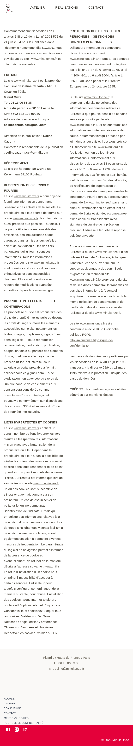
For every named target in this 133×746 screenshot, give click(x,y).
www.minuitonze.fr (44, 58)
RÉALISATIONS (66, 7)
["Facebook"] (8, 729)
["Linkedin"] (25, 729)
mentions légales (101, 394)
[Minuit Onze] (9, 7)
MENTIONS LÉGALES (16, 718)
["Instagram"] (16, 729)
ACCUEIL (9, 698)
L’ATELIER (37, 7)
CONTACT (95, 7)
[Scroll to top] (121, 689)
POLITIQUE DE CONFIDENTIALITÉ (23, 723)
